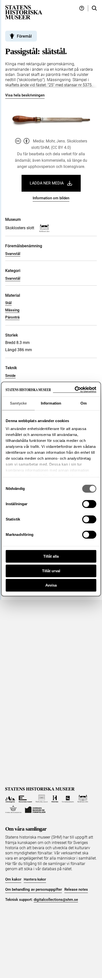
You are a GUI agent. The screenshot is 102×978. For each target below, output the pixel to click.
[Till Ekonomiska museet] (25, 799)
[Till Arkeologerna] (10, 799)
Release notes (76, 889)
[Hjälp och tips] (81, 8)
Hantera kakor (35, 879)
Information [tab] (51, 403)
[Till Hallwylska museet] (42, 799)
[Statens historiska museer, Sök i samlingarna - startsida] (23, 12)
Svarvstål (12, 253)
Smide (10, 375)
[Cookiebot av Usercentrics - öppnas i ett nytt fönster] (74, 389)
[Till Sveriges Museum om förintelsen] (35, 809)
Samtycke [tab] (18, 403)
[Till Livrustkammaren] (68, 799)
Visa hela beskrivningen (25, 95)
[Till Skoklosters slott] (82, 799)
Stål (8, 303)
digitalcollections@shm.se (56, 899)
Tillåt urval (51, 571)
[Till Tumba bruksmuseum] (13, 809)
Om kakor (13, 879)
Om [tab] (83, 403)
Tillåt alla (51, 556)
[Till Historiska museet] (54, 799)
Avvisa (51, 585)
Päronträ (12, 317)
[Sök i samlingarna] (94, 8)
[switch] (89, 504)
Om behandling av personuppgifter (33, 889)
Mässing (12, 310)
